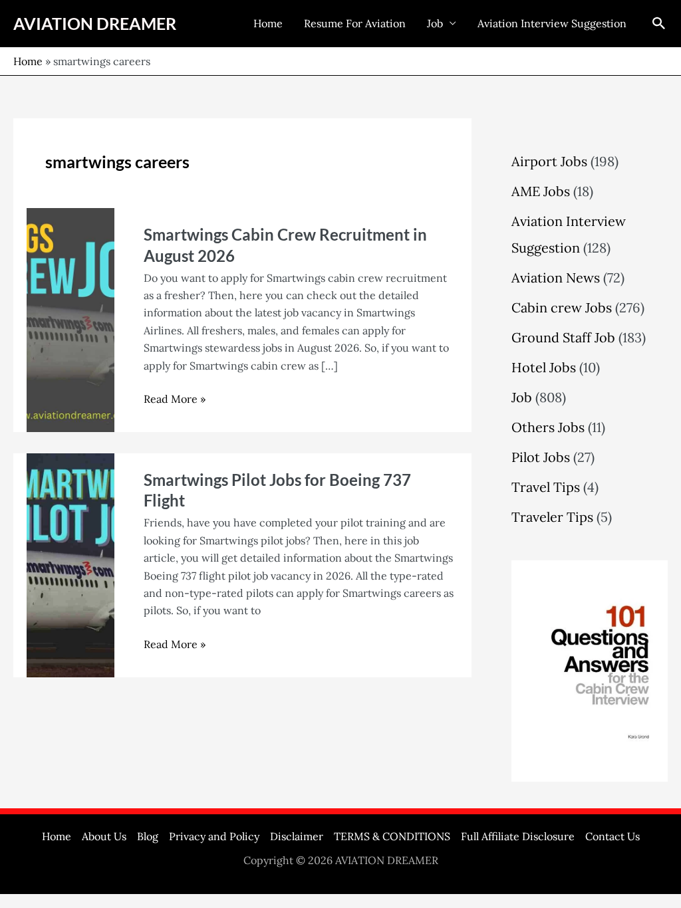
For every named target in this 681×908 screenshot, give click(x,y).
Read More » (174, 397)
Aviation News (555, 277)
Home (268, 23)
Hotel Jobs (543, 367)
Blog (147, 836)
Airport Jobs (549, 161)
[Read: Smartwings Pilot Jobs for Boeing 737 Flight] (70, 564)
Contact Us (612, 836)
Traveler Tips (552, 517)
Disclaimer (296, 836)
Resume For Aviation (355, 23)
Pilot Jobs (540, 457)
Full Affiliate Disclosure (518, 836)
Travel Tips (545, 487)
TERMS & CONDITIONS (392, 836)
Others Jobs (548, 427)
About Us (104, 836)
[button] (659, 23)
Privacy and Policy (214, 836)
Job (435, 23)
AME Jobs (540, 191)
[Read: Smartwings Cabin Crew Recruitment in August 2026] (70, 319)
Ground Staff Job (563, 337)
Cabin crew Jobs (561, 307)
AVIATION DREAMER (94, 23)
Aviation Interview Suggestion (551, 23)
